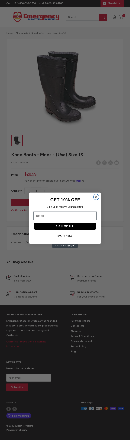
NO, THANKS (65, 236)
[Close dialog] (96, 197)
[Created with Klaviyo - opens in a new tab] (65, 246)
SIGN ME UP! (65, 226)
